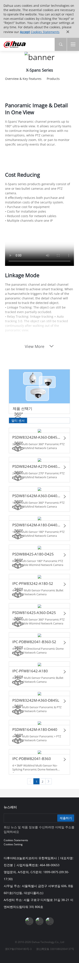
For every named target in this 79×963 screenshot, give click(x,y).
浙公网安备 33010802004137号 (55, 949)
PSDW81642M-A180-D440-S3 (36, 524)
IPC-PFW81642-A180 (30, 670)
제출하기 (66, 818)
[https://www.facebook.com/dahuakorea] (29, 921)
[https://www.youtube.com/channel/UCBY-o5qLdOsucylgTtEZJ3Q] (39, 921)
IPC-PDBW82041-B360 (31, 758)
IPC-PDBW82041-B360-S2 (34, 641)
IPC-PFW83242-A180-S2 (32, 583)
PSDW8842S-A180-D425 (33, 554)
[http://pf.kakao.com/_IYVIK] (50, 921)
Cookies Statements (45, 32)
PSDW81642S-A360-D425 (34, 612)
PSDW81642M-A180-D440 (34, 729)
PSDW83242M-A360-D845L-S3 (36, 437)
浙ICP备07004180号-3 (18, 949)
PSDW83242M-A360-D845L (35, 700)
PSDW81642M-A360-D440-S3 (36, 495)
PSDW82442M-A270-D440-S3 (36, 466)
